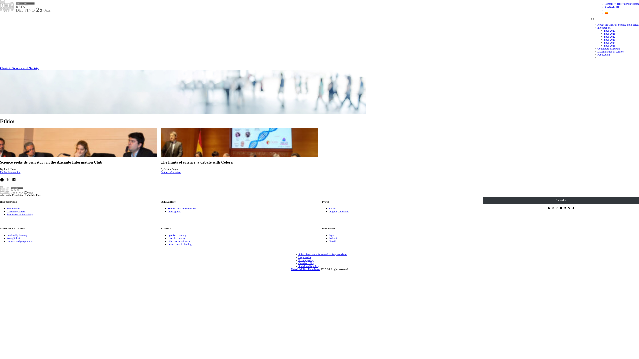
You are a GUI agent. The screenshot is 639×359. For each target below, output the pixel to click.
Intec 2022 (609, 36)
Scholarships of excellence (182, 208)
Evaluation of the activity (20, 214)
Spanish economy (177, 235)
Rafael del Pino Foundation (305, 269)
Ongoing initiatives (339, 211)
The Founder (13, 208)
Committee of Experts (608, 48)
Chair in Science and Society (19, 68)
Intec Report (603, 27)
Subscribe (561, 200)
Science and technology (180, 244)
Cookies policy (306, 263)
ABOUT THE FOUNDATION (622, 4)
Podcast (333, 238)
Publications (603, 54)
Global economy (176, 238)
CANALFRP (612, 7)
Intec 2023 (609, 39)
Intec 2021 (609, 33)
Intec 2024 (609, 42)
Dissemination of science (610, 51)
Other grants (174, 211)
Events (332, 208)
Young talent (13, 238)
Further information (10, 172)
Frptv (331, 235)
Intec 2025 (609, 45)
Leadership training (17, 235)
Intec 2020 (609, 30)
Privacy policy (306, 260)
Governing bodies (16, 211)
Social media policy (308, 266)
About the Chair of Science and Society (618, 24)
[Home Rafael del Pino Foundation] (25, 11)
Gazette (333, 241)
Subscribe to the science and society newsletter (322, 254)
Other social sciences (179, 241)
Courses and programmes (20, 241)
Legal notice (304, 257)
